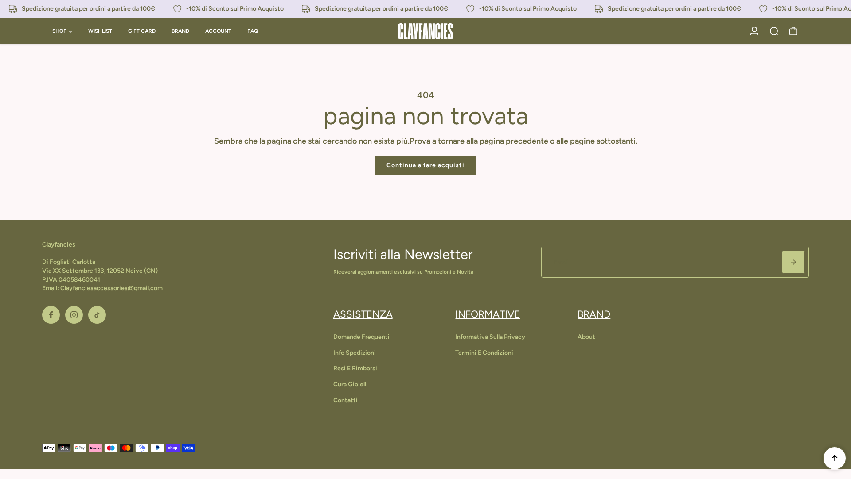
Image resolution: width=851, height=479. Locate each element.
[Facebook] (51, 315)
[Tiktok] (97, 315)
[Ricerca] (774, 31)
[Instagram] (74, 315)
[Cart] (793, 31)
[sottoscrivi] (793, 262)
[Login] (754, 31)
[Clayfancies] (425, 31)
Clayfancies (58, 244)
